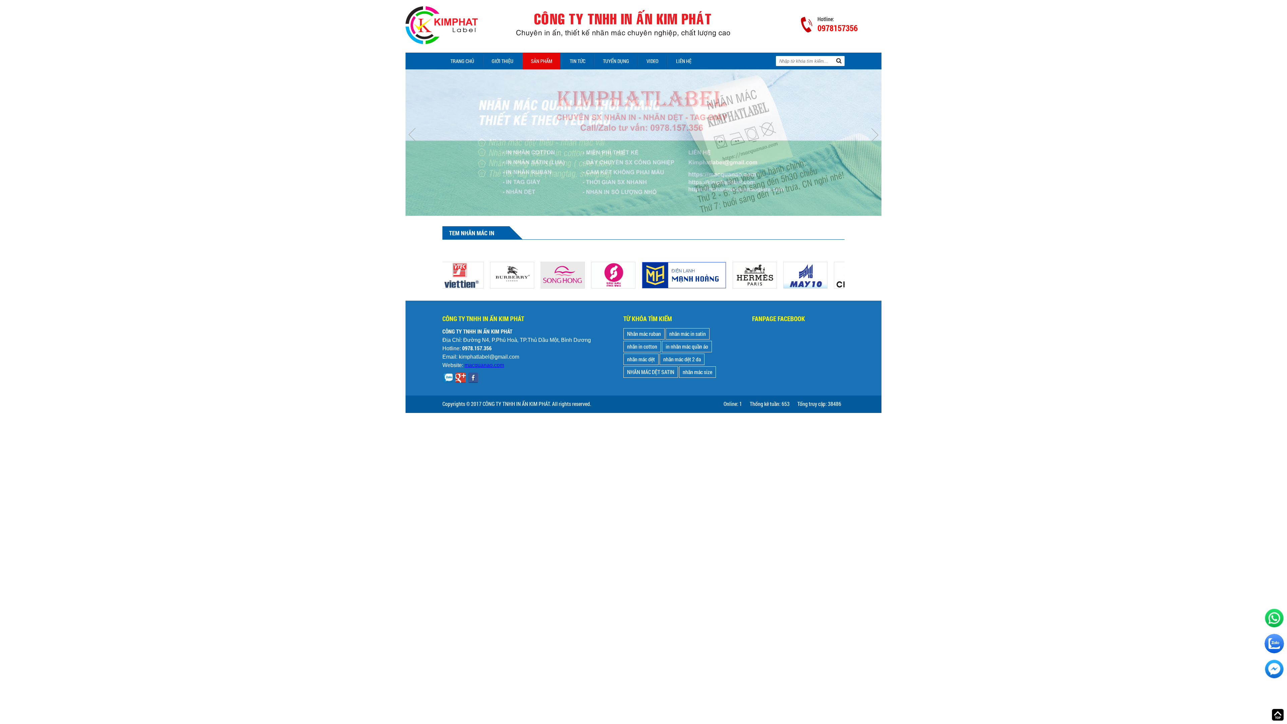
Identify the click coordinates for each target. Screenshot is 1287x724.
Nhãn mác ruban (644, 333)
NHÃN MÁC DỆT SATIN (650, 371)
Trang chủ (462, 61)
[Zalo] (448, 379)
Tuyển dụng (616, 61)
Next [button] (874, 134)
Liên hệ (683, 61)
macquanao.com (484, 365)
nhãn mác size (697, 371)
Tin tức (578, 61)
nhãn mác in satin (687, 333)
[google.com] (460, 379)
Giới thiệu (502, 61)
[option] (643, 142)
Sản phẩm (541, 61)
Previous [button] (412, 134)
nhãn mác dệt (641, 359)
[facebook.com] (473, 379)
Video (653, 61)
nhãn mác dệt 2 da (682, 359)
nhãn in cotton (642, 346)
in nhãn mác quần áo (687, 346)
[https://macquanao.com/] (491, 265)
